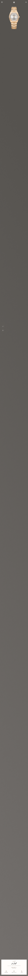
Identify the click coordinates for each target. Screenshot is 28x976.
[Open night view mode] (2, 326)
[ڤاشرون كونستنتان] (14, 2)
